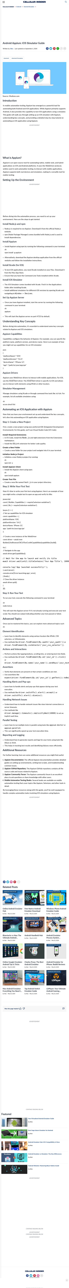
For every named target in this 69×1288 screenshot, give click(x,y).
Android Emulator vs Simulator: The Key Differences (45, 1154)
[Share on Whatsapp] (57, 48)
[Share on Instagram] (11, 882)
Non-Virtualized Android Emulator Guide (41, 1118)
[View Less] (18, 882)
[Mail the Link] (64, 48)
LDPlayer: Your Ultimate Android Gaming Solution (56, 991)
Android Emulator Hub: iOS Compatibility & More (44, 1142)
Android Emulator (17, 58)
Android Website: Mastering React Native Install (43, 1165)
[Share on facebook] (47, 48)
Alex (11, 48)
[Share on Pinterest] (54, 48)
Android (6, 58)
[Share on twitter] (50, 48)
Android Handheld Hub (34, 935)
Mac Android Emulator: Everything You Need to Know (12, 991)
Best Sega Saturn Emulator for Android (40, 1130)
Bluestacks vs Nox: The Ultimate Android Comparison (12, 938)
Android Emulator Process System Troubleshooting (53, 938)
